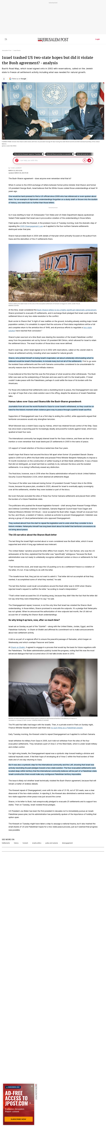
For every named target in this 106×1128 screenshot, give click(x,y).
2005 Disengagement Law (31, 226)
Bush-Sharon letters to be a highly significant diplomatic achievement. (67, 310)
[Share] (4, 79)
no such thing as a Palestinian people (67, 728)
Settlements (6, 843)
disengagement (67, 843)
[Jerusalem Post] (53, 40)
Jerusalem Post (6, 50)
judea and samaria (51, 843)
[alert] (18, 1104)
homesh (25, 843)
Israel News (17, 50)
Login (97, 39)
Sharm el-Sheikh (18, 647)
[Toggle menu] (6, 39)
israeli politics (36, 843)
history (16, 843)
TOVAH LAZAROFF (16, 168)
